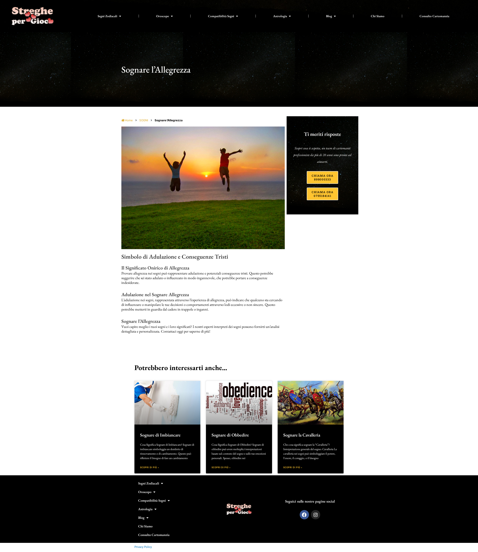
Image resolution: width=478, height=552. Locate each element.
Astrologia (280, 16)
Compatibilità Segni (221, 16)
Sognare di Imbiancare (160, 435)
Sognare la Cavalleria (301, 435)
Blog (329, 16)
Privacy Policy (143, 547)
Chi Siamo (377, 16)
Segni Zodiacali (107, 16)
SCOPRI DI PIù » (149, 467)
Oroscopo (162, 16)
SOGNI (143, 120)
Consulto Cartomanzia (434, 16)
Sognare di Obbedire (230, 435)
